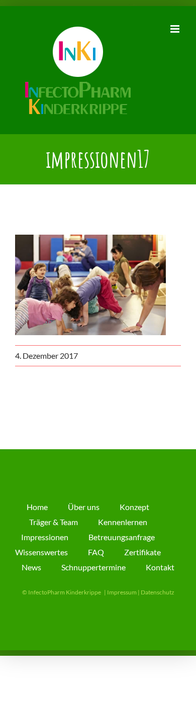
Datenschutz (157, 592)
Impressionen (44, 537)
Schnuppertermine (93, 567)
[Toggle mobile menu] (175, 29)
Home (37, 507)
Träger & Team (53, 522)
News (31, 567)
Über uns (84, 507)
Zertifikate (142, 552)
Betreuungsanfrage (121, 537)
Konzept (134, 507)
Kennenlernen (122, 522)
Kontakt (160, 567)
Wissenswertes (41, 552)
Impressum (122, 592)
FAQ (96, 552)
